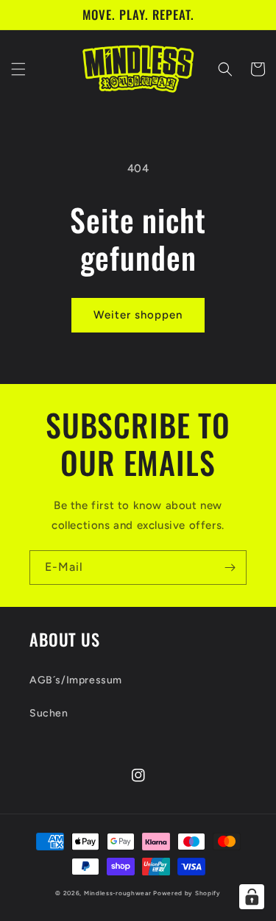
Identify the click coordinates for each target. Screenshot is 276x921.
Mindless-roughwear (118, 893)
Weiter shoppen (138, 314)
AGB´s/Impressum (75, 680)
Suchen (48, 713)
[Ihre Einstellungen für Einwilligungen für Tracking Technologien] (251, 896)
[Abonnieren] (229, 567)
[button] (18, 69)
